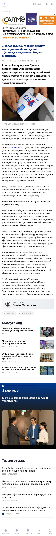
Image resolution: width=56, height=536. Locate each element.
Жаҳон (4, 61)
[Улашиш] (52, 4)
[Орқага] (4, 4)
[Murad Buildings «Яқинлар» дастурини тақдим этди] (28, 421)
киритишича (17, 147)
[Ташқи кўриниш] (46, 4)
